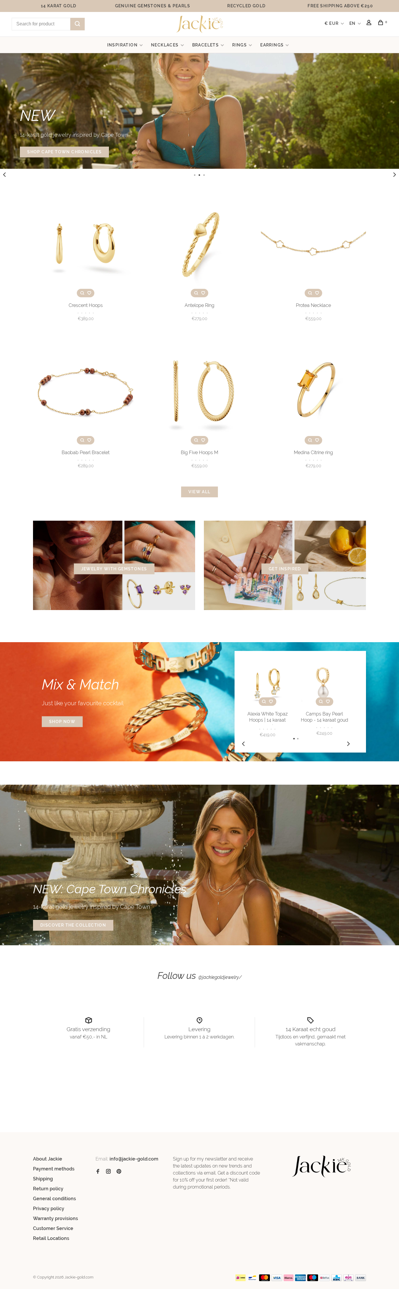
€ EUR (332, 23)
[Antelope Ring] (199, 245)
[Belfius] (325, 1279)
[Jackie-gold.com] (321, 1166)
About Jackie (47, 1159)
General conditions (54, 1198)
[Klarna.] (289, 1279)
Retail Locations (51, 1238)
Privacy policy (48, 1208)
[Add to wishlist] (89, 293)
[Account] (369, 23)
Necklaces (165, 45)
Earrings (272, 45)
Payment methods (53, 1169)
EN (352, 23)
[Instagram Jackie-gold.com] (108, 1172)
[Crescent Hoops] (85, 245)
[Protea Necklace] (313, 245)
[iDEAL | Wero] (240, 1279)
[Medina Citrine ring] (313, 393)
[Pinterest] (119, 1172)
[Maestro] (312, 1279)
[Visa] (276, 1279)
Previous (4, 175)
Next (395, 175)
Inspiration (122, 45)
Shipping (43, 1179)
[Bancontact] (252, 1279)
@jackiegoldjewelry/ (220, 977)
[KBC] (336, 1279)
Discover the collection (73, 925)
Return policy (48, 1188)
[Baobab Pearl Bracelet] (85, 393)
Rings (239, 45)
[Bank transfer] (360, 1279)
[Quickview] (82, 293)
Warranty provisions (55, 1218)
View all (199, 491)
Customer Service (53, 1228)
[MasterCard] (264, 1279)
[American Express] (300, 1279)
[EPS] (348, 1279)
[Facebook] (98, 1172)
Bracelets (205, 45)
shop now (62, 721)
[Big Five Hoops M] (199, 393)
